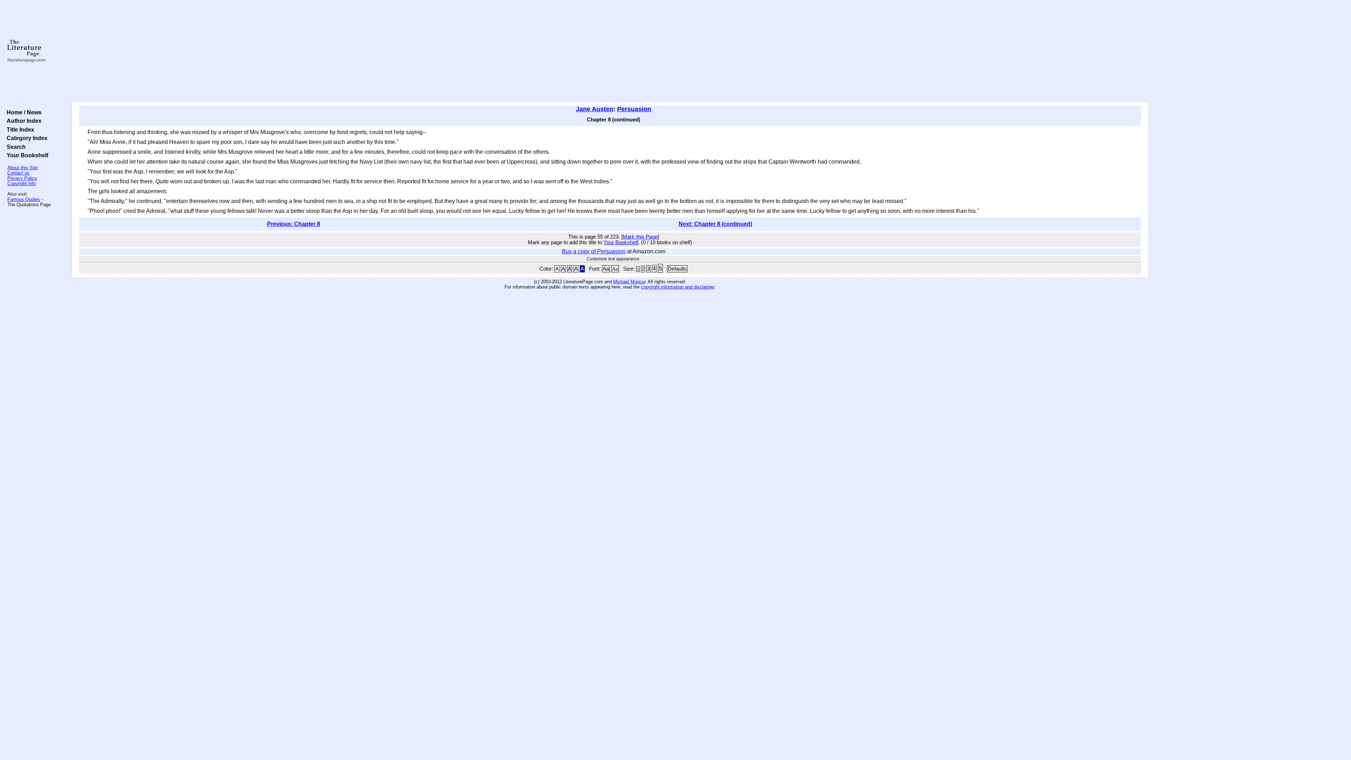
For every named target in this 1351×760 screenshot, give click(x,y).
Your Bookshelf (26, 155)
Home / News (23, 112)
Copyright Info (21, 183)
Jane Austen (594, 109)
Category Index (25, 138)
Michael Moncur (629, 281)
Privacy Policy (22, 178)
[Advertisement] (610, 51)
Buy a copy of (594, 251)
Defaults (677, 269)
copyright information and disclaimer (677, 287)
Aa (606, 269)
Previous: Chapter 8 (293, 224)
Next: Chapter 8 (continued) (715, 224)
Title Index (19, 129)
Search (15, 147)
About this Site (22, 167)
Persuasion (634, 109)
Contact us (18, 173)
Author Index (23, 121)
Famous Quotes (23, 199)
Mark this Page (640, 237)
